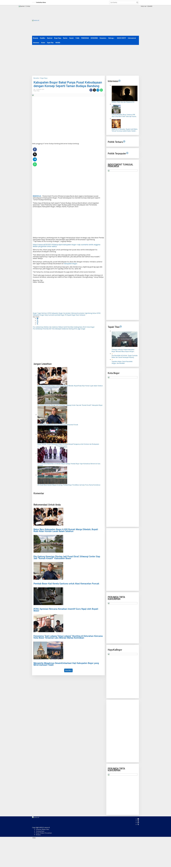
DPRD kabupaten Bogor (55, 313)
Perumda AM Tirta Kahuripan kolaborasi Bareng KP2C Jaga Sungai (59, 329)
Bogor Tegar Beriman (40, 313)
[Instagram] (37, 322)
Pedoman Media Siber (42, 829)
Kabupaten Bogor (70, 263)
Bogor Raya (36, 90)
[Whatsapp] (101, 90)
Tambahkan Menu (41, 2)
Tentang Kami (40, 831)
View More (68, 670)
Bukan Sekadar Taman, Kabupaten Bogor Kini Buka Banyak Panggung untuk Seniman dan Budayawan (68, 444)
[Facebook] (37, 319)
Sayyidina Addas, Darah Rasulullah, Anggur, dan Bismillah (122, 362)
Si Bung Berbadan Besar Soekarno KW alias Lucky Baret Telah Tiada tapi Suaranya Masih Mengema (124, 115)
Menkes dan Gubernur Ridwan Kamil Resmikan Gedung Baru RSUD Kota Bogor (64, 327)
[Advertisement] (103, 20)
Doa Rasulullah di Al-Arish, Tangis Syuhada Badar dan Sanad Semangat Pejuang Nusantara (124, 356)
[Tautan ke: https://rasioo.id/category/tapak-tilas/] (120, 326)
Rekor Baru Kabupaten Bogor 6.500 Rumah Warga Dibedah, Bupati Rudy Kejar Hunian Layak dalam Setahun (70, 386)
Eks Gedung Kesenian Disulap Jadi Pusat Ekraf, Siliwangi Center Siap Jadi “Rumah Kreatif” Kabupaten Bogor (70, 405)
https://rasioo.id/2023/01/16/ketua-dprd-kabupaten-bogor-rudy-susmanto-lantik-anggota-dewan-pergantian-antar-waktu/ (67, 245)
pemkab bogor (60, 315)
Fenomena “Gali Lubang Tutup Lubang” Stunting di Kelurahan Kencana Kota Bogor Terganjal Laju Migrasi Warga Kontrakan (68, 637)
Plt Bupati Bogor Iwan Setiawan (75, 315)
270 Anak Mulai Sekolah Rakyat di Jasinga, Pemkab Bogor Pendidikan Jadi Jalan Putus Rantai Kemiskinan (69, 485)
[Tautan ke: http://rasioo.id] (124, 141)
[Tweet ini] (94, 90)
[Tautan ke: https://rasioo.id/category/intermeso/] (119, 81)
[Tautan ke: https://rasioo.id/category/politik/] (127, 153)
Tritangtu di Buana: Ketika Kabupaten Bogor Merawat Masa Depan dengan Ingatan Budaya (123, 350)
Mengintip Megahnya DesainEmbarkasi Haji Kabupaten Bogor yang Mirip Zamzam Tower (66, 664)
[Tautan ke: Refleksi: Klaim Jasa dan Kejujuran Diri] (124, 93)
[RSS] (37, 324)
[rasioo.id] (35, 20)
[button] (137, 2)
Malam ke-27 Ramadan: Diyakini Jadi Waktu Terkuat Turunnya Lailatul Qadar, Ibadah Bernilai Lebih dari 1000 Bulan (124, 130)
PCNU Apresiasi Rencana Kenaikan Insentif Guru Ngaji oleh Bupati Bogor (66, 609)
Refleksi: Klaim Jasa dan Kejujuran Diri (123, 102)
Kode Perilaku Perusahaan (44, 833)
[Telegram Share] (97, 90)
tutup (28, 6)
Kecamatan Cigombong (84, 313)
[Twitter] (37, 320)
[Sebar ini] (90, 90)
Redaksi (38, 835)
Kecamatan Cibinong (69, 313)
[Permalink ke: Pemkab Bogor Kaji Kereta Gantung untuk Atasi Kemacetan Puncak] (52, 415)
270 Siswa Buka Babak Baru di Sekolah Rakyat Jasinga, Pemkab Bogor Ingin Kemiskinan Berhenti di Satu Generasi (69, 464)
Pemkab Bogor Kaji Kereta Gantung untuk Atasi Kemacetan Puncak (58, 425)
